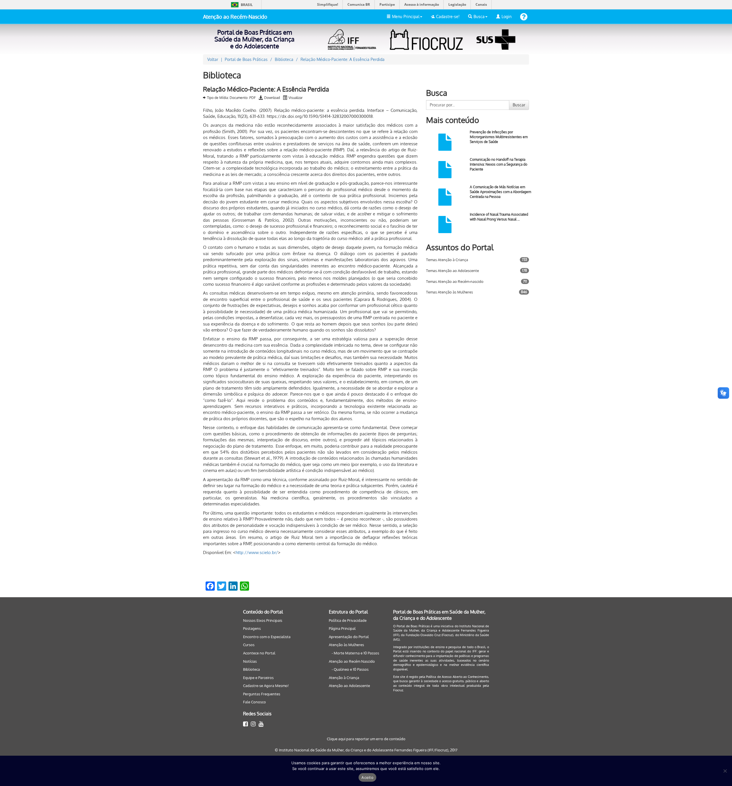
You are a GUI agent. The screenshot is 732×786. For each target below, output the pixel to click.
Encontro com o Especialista (267, 636)
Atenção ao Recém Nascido (352, 661)
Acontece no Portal (259, 653)
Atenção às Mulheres (346, 644)
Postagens (252, 628)
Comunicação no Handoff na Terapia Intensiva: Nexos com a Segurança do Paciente (498, 164)
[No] (725, 771)
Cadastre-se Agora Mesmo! (266, 685)
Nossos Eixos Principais (262, 620)
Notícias (250, 661)
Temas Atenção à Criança (447, 259)
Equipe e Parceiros (258, 677)
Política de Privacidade (348, 620)
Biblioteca (251, 669)
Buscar (519, 104)
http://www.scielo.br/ (257, 552)
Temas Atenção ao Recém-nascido (455, 281)
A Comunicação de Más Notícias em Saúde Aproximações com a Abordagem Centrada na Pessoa (500, 192)
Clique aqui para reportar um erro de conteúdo (366, 739)
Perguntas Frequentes (261, 694)
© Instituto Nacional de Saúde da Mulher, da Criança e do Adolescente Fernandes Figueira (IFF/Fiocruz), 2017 (366, 750)
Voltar (212, 59)
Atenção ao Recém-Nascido (235, 16)
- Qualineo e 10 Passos (350, 669)
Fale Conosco (254, 702)
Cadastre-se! (448, 16)
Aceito (367, 777)
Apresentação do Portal (349, 636)
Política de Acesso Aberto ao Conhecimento (457, 677)
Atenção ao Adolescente (349, 685)
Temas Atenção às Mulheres (449, 292)
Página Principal (342, 628)
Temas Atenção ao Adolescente (452, 270)
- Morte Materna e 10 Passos (355, 653)
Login (507, 16)
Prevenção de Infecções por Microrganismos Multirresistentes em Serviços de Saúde (499, 137)
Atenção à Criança (344, 677)
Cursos (248, 644)
